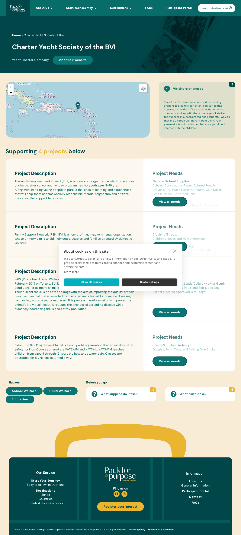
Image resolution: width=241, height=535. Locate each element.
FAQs (195, 503)
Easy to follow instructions (45, 485)
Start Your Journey (45, 481)
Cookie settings (149, 282)
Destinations (45, 491)
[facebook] (117, 494)
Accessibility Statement (161, 529)
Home (16, 35)
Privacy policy (137, 529)
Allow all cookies (91, 282)
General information (195, 485)
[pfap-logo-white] (120, 468)
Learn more (71, 271)
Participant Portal (195, 491)
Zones (45, 495)
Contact (195, 497)
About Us (195, 481)
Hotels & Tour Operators (45, 503)
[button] (78, 106)
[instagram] (124, 494)
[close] (175, 251)
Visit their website (73, 60)
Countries (46, 499)
